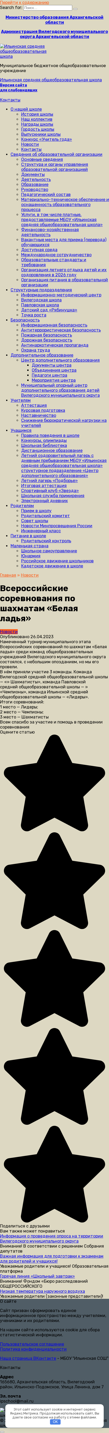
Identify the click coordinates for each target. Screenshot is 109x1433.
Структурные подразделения (41, 289)
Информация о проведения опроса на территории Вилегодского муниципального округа (51, 1239)
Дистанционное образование (52, 450)
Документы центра (51, 365)
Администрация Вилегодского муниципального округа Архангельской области (54, 34)
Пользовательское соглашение (32, 1344)
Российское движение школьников (57, 560)
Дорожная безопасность (46, 340)
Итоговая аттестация (44, 485)
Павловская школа (40, 304)
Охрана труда (35, 350)
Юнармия (30, 555)
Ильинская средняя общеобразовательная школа (51, 79)
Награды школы (37, 124)
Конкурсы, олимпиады (44, 440)
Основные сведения (42, 159)
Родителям (22, 505)
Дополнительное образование (42, 355)
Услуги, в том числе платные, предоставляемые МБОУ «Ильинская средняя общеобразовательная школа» (62, 219)
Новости (30, 144)
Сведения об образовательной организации (56, 154)
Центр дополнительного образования (60, 360)
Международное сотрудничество (56, 254)
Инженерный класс (41, 530)
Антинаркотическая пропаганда (54, 345)
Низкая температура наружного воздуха (42, 1291)
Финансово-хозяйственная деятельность (50, 232)
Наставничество (38, 415)
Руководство (34, 189)
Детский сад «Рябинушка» (49, 309)
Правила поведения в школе (50, 435)
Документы (33, 174)
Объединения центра (54, 370)
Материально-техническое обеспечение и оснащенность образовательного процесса (65, 204)
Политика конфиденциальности (33, 1349)
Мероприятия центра (54, 380)
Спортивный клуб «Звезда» (50, 490)
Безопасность (25, 320)
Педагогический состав (46, 194)
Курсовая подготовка (43, 410)
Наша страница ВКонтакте (28, 1358)
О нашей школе (26, 109)
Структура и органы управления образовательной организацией (54, 167)
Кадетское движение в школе (52, 565)
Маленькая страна (29, 545)
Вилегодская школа (41, 299)
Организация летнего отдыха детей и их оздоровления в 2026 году (64, 272)
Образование (34, 184)
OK (55, 1422)
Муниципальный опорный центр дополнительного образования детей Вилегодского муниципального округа (60, 390)
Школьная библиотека (44, 445)
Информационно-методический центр (61, 294)
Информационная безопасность (54, 325)
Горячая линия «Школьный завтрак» (37, 1276)
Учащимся (21, 430)
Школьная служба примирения (52, 495)
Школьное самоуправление (49, 550)
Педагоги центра (49, 375)
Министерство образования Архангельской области (54, 20)
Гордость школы (37, 129)
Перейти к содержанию (24, 2)
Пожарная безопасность (46, 335)
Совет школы (34, 520)
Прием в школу (36, 510)
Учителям (21, 400)
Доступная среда (39, 249)
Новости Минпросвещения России (56, 525)
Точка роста (33, 315)
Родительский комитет (45, 515)
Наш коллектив (36, 119)
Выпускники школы (41, 134)
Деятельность (36, 179)
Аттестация (34, 405)
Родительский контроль (46, 540)
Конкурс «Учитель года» (46, 139)
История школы (37, 114)
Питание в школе (28, 535)
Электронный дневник (44, 500)
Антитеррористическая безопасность (61, 330)
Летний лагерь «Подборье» (49, 480)
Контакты (10, 99)
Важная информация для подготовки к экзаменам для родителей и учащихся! (51, 1259)
